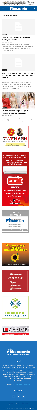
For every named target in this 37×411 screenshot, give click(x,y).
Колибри (4, 70)
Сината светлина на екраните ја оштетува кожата (16, 38)
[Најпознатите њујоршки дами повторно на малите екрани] (18, 100)
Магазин (4, 34)
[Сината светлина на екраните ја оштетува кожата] (18, 27)
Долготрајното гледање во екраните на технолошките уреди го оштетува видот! (18, 75)
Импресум (10, 403)
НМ (3, 42)
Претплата (25, 403)
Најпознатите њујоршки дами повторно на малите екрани (15, 112)
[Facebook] (13, 396)
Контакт (26, 405)
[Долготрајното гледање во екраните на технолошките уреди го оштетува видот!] (18, 62)
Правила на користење (15, 405)
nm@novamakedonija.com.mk (21, 384)
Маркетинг (18, 403)
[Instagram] (18, 396)
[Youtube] (23, 396)
